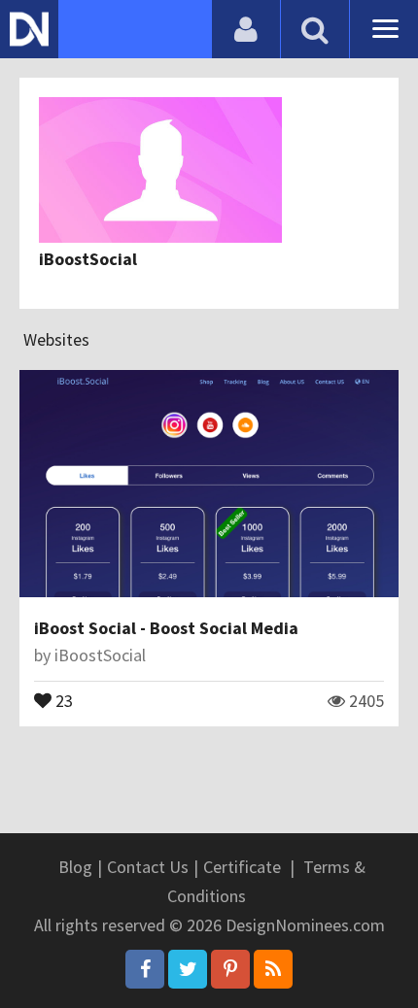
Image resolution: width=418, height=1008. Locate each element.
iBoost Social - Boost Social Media (166, 628)
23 (62, 699)
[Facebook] (144, 969)
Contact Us (148, 867)
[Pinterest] (230, 969)
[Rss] (273, 969)
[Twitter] (187, 969)
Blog (75, 867)
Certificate (242, 867)
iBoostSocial (88, 259)
